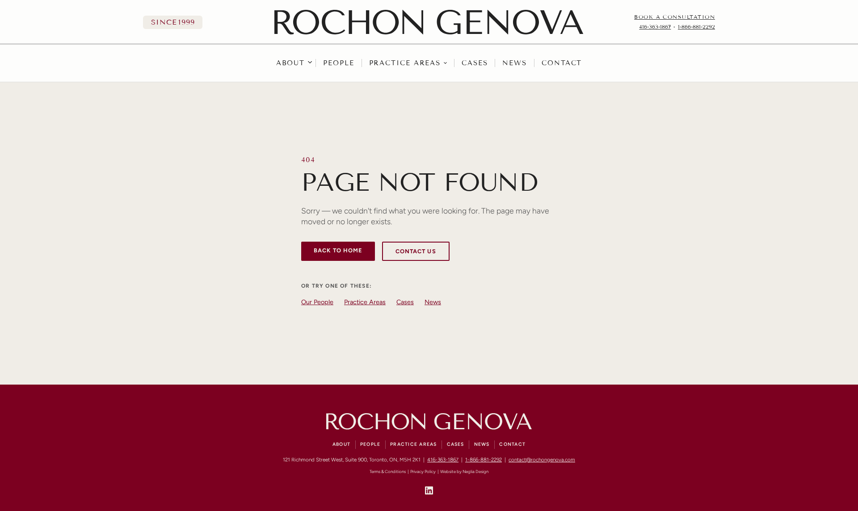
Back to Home (338, 250)
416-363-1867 (655, 27)
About (290, 63)
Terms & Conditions (388, 471)
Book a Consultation (674, 17)
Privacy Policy (423, 471)
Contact (562, 63)
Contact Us (415, 251)
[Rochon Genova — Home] (428, 22)
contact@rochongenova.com (542, 460)
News (514, 63)
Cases (475, 63)
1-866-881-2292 (696, 27)
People (338, 63)
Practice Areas (405, 63)
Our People (317, 302)
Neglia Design (475, 471)
